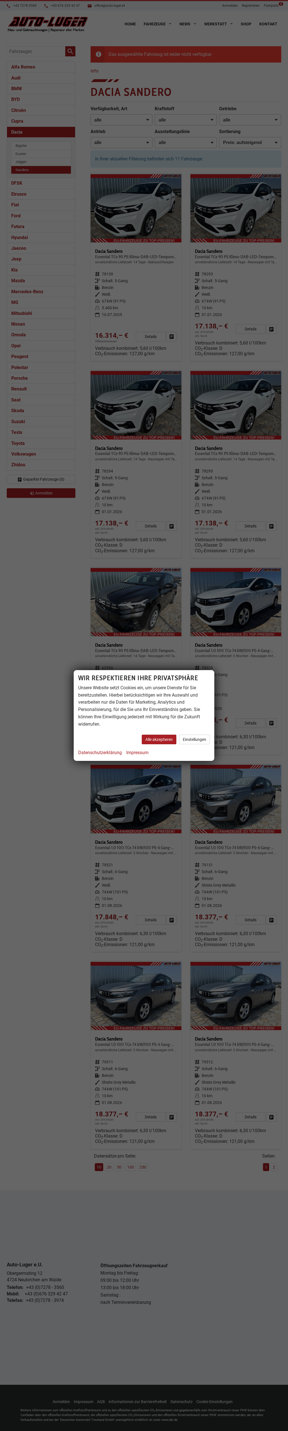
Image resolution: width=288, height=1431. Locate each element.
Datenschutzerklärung (100, 752)
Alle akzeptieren (159, 739)
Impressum (137, 752)
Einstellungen (194, 739)
